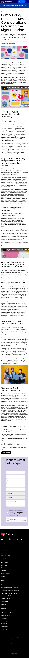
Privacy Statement (14, 637)
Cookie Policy (14, 639)
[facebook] (6, 539)
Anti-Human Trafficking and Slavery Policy (14, 645)
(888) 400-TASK (5, 555)
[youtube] (13, 539)
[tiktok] (21, 539)
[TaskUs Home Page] (7, 534)
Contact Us (21, 1)
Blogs (3, 11)
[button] (27, 1)
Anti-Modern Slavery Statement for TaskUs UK (14, 647)
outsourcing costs (5, 133)
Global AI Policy (14, 641)
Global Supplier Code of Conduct (14, 643)
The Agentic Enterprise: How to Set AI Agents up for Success (10, 443)
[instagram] (10, 539)
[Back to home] (6, 1)
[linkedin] (2, 539)
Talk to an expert (6, 452)
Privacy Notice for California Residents (14, 649)
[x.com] (17, 539)
